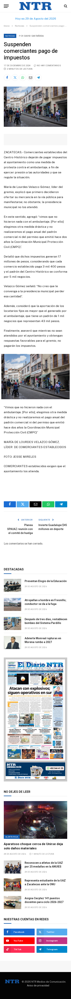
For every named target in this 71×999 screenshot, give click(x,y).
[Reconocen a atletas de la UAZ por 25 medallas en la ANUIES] (12, 867)
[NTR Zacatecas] (36, 6)
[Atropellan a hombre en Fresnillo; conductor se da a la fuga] (12, 604)
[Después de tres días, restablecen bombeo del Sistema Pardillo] (12, 623)
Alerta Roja (11, 837)
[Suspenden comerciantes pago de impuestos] (35, 125)
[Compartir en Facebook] (7, 77)
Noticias (10, 36)
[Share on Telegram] (38, 77)
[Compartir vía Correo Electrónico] (30, 77)
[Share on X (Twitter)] (15, 77)
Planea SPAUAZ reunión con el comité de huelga (20, 529)
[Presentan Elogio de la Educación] (12, 585)
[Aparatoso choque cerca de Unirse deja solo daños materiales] (35, 820)
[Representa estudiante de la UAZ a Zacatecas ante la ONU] (12, 884)
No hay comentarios (49, 65)
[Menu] (6, 6)
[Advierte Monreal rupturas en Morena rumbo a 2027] (12, 642)
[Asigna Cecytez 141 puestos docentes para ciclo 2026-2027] (12, 902)
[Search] (65, 6)
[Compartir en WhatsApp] (22, 77)
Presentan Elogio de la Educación (46, 581)
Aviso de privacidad (38, 985)
